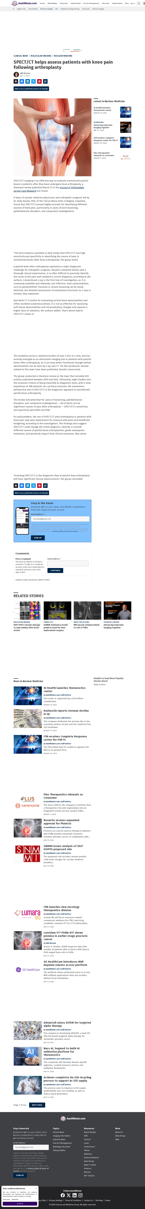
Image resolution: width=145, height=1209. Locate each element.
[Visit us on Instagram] (80, 1195)
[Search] (138, 3)
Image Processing (81, 622)
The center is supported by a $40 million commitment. (63, 700)
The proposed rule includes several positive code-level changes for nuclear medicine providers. (65, 859)
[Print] (16, 81)
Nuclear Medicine (63, 56)
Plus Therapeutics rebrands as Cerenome (104, 154)
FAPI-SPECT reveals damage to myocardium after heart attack (27, 628)
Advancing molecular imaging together (103, 126)
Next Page (37, 1105)
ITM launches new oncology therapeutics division (61, 908)
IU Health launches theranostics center (102, 109)
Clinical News (21, 56)
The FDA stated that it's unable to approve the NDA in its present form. (66, 748)
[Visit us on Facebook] (63, 1195)
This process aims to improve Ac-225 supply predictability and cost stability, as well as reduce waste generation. (65, 1091)
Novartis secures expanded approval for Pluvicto (61, 822)
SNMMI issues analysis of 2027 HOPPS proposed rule (63, 847)
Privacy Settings (55, 1200)
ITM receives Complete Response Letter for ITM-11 (106, 139)
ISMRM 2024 (48, 622)
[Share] (21, 81)
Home (107, 1200)
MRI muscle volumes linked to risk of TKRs (86, 626)
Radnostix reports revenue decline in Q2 (66, 712)
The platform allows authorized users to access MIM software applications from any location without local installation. (67, 975)
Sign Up (38, 538)
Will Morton (25, 73)
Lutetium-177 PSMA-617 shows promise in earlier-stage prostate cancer (66, 936)
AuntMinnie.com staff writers (58, 695)
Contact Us (88, 1200)
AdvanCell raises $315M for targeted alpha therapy (67, 1024)
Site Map (99, 1200)
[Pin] (39, 81)
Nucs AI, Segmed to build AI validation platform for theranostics (62, 1052)
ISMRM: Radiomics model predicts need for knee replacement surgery (56, 628)
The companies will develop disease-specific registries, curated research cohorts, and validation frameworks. (65, 1065)
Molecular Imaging (41, 56)
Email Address (37, 514)
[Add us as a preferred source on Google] (45, 81)
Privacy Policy (40, 1200)
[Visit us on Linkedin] (74, 1195)
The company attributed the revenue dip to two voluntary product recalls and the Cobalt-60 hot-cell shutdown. (67, 724)
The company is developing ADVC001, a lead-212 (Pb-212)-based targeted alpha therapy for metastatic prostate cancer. (67, 1036)
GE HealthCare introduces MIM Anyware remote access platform (65, 963)
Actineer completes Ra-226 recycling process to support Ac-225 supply (67, 1079)
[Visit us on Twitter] (69, 1195)
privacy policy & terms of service (65, 531)
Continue (55, 570)
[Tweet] (33, 81)
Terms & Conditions (73, 1200)
